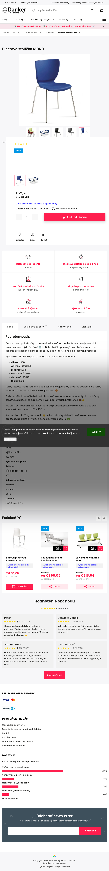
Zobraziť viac (54, 675)
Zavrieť (100, 244)
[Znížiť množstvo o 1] (19, 217)
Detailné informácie (24, 165)
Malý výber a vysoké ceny (15, 782)
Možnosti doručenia (66, 208)
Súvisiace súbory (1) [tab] (36, 326)
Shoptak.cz (65, 867)
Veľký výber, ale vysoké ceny (17, 774)
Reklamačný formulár (13, 745)
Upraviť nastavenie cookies (54, 863)
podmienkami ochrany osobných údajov (70, 821)
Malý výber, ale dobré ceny (16, 790)
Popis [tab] (10, 326)
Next (105, 518)
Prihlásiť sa (90, 830)
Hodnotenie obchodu (54, 601)
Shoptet (49, 867)
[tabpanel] (89, 558)
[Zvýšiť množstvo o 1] (35, 217)
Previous (99, 518)
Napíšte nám (9, 737)
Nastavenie (10, 439)
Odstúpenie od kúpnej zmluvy (17, 741)
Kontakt (6, 733)
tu (79, 433)
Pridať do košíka (77, 217)
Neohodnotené (36, 144)
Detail (57, 586)
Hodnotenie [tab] (65, 326)
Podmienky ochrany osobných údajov (87, 3)
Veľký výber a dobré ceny (15, 767)
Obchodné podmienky (60, 3)
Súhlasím (96, 431)
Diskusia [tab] (87, 326)
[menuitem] (7, 19)
